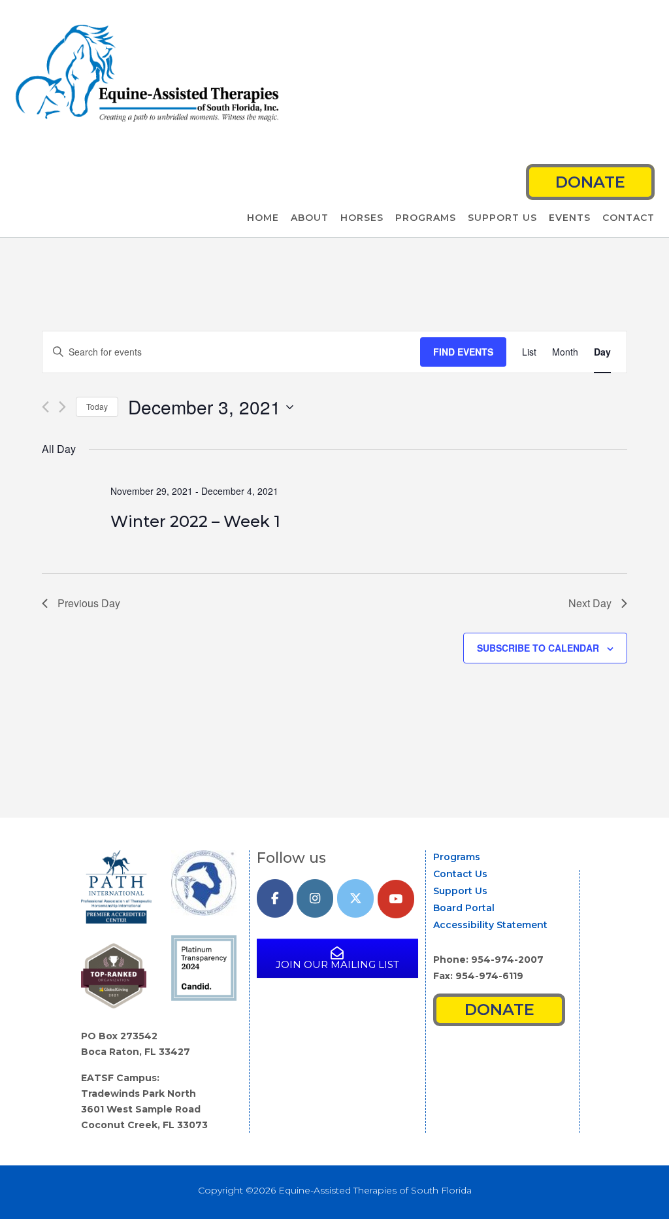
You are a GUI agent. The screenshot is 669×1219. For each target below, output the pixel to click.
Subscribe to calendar (538, 647)
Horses (361, 218)
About (310, 218)
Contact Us (460, 874)
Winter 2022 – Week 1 (195, 521)
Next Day (590, 602)
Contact (628, 218)
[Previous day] (45, 407)
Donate (590, 182)
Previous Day (88, 602)
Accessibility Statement (490, 925)
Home (263, 218)
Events (570, 218)
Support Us (502, 218)
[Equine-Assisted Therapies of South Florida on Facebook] (275, 898)
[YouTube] (396, 899)
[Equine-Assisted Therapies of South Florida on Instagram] (315, 898)
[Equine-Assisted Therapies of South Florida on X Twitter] (355, 898)
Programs (425, 218)
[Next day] (62, 407)
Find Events (463, 351)
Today (97, 406)
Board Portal (464, 908)
